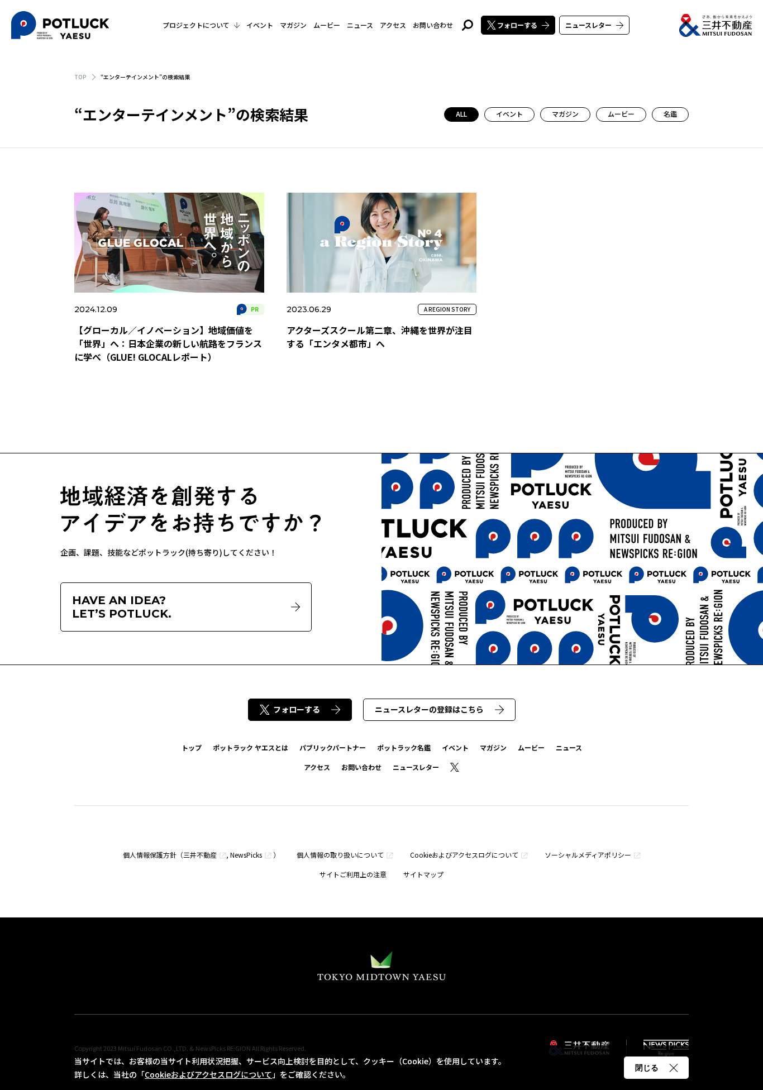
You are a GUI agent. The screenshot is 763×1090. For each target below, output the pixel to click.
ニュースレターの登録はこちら (429, 709)
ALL (461, 113)
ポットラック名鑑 (404, 747)
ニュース (360, 25)
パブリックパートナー (332, 747)
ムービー (326, 25)
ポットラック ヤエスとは (250, 747)
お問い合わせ (433, 25)
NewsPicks (246, 854)
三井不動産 (200, 854)
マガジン (293, 25)
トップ (192, 747)
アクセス (393, 25)
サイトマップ (423, 874)
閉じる (647, 1067)
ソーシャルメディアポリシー (588, 854)
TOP (80, 77)
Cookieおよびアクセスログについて (464, 854)
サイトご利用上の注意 (353, 874)
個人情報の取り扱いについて (340, 854)
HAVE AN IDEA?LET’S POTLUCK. (121, 607)
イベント (259, 25)
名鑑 (670, 113)
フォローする (517, 25)
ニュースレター (588, 25)
